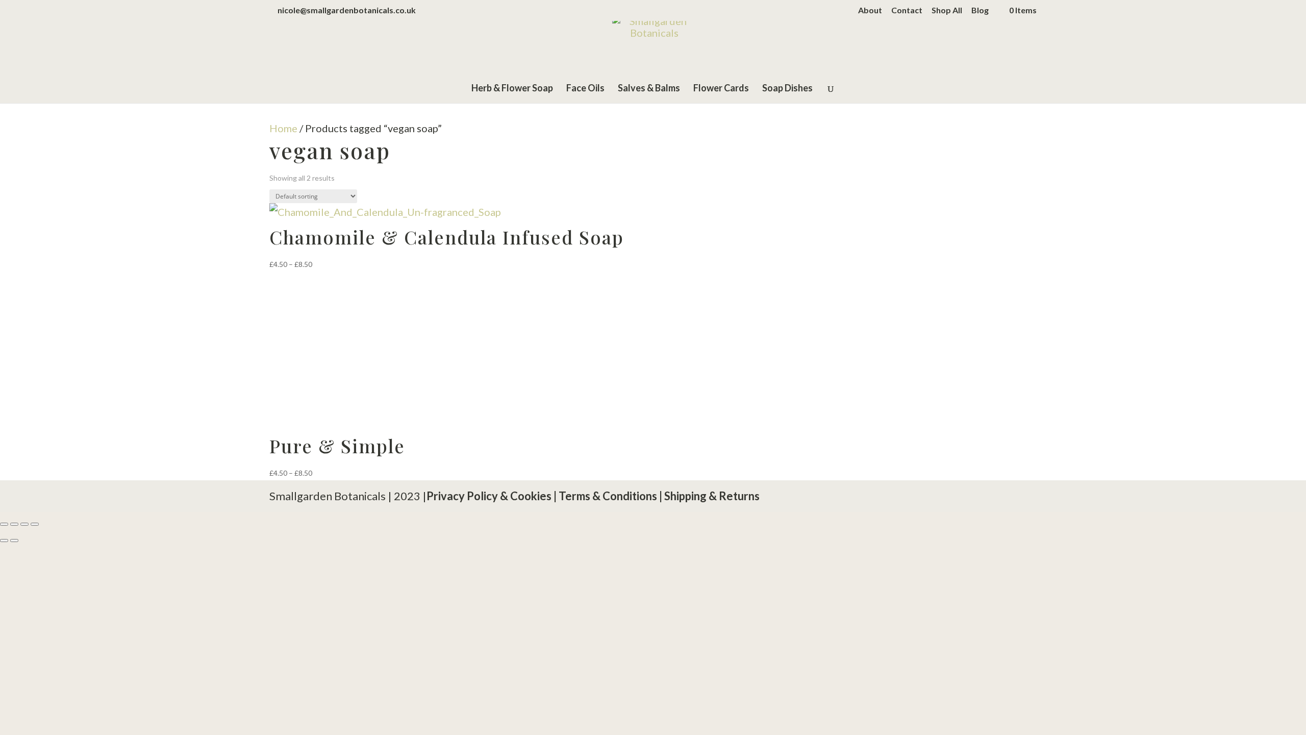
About (870, 10)
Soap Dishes (787, 88)
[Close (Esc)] (35, 524)
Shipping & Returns (712, 496)
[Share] (24, 524)
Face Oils (585, 88)
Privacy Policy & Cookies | (492, 496)
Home (283, 128)
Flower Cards (721, 88)
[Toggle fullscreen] (14, 524)
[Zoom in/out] (4, 524)
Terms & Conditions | (610, 496)
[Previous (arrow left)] (4, 540)
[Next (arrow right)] (14, 540)
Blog (980, 10)
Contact (906, 10)
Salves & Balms (649, 88)
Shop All (947, 10)
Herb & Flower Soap (512, 88)
